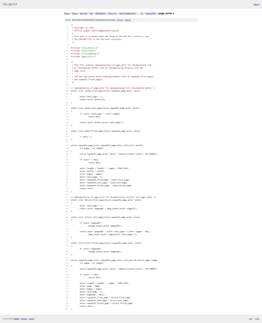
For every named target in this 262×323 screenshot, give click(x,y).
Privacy (24, 318)
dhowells (100, 13)
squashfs (151, 13)
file (120, 20)
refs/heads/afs (127, 13)
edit (128, 20)
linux (67, 13)
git (91, 13)
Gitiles (16, 318)
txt (250, 318)
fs (142, 13)
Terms (31, 318)
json (257, 318)
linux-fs (112, 13)
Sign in (256, 4)
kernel (83, 13)
